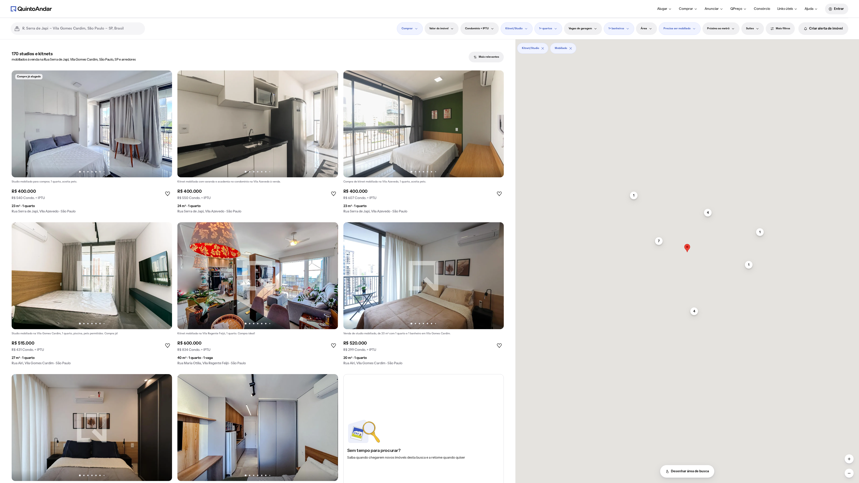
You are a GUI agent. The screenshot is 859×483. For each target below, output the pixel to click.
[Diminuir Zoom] (849, 473)
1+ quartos (545, 29)
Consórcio (762, 9)
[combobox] (81, 28)
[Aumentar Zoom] (849, 458)
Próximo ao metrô (718, 29)
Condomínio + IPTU (477, 29)
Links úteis (785, 9)
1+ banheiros (616, 29)
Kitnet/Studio (514, 29)
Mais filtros (783, 29)
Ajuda (809, 9)
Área (644, 29)
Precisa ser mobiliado (677, 29)
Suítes (750, 29)
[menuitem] (664, 9)
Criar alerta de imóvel (826, 28)
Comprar (686, 9)
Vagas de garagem (580, 29)
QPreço (736, 9)
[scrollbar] (687, 46)
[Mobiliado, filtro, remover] (570, 48)
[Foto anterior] (19, 123)
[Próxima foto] (163, 123)
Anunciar (712, 9)
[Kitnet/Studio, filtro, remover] (542, 48)
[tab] (486, 57)
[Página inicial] (31, 8)
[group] (92, 143)
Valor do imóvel (439, 29)
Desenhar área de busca (690, 471)
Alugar (662, 9)
